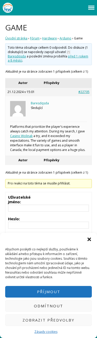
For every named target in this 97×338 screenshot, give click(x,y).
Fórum (35, 38)
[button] (89, 239)
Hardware (49, 38)
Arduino (65, 38)
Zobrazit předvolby (48, 320)
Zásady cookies (45, 331)
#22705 (83, 92)
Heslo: (14, 218)
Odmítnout (48, 305)
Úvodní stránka (16, 38)
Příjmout (48, 291)
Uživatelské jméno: (19, 199)
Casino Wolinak (21, 136)
